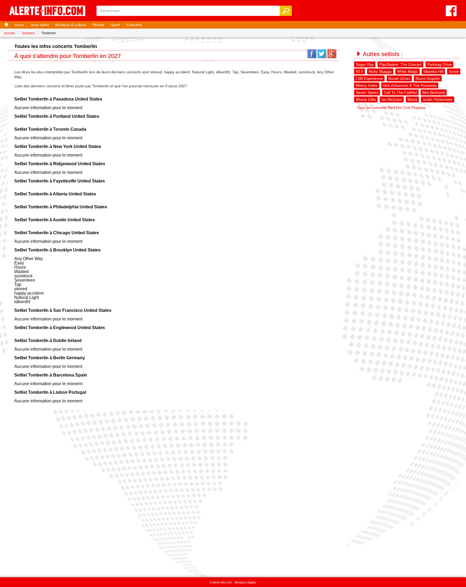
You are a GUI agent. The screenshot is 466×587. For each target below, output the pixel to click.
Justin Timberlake (438, 99)
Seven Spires (367, 92)
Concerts (134, 25)
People (98, 25)
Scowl (454, 71)
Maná (412, 99)
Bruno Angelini (428, 78)
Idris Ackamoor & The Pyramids (410, 85)
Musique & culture (70, 25)
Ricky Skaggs (380, 71)
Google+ (331, 53)
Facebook (311, 53)
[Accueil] (5, 25)
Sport (115, 25)
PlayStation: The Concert (400, 64)
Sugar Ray (365, 64)
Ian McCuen (391, 99)
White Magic (407, 71)
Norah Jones (399, 78)
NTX (359, 71)
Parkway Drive (439, 64)
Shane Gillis (366, 99)
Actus (19, 25)
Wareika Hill (433, 71)
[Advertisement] (408, 150)
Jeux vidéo (39, 25)
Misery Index (367, 85)
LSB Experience (369, 78)
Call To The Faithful (400, 92)
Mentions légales (245, 582)
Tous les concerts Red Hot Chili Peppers (391, 107)
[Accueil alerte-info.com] (49, 11)
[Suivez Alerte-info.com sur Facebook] (451, 11)
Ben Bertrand (433, 92)
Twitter (321, 53)
